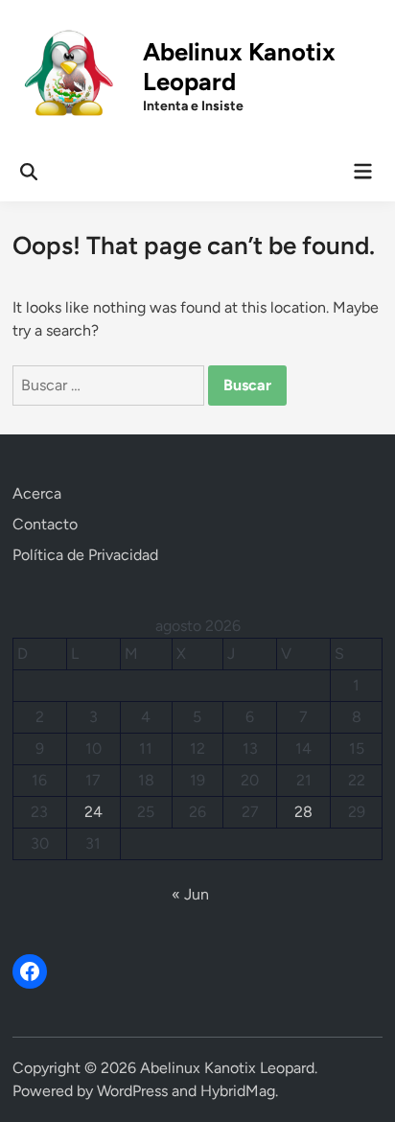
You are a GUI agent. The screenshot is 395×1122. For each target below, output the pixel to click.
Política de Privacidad (85, 555)
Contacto (45, 524)
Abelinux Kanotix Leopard (227, 1068)
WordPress (132, 1091)
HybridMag (237, 1091)
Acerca (36, 493)
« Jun (190, 894)
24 (93, 812)
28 (303, 812)
